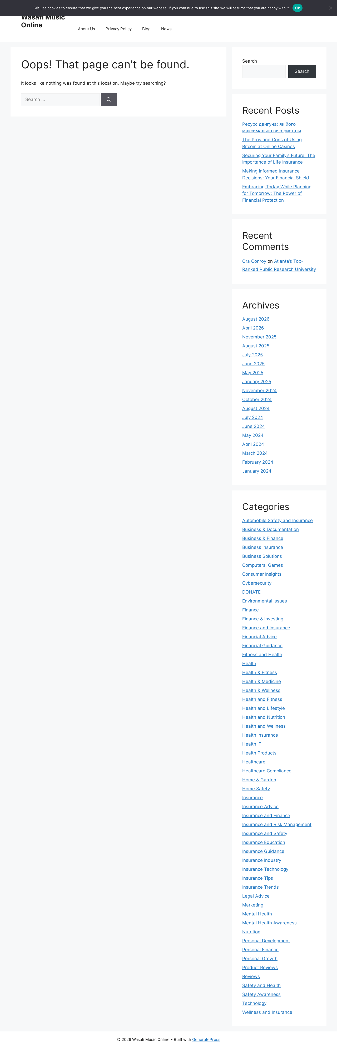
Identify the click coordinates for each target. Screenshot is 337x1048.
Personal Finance (260, 949)
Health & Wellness (261, 690)
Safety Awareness (261, 994)
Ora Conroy (254, 261)
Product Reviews (260, 967)
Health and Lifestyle (263, 708)
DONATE (251, 592)
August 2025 (255, 345)
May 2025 (252, 372)
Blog (146, 28)
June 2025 (253, 363)
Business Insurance (262, 547)
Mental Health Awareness (269, 922)
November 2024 (259, 390)
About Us (86, 28)
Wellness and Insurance (267, 1012)
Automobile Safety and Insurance (277, 520)
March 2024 (255, 453)
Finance (250, 609)
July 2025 (252, 354)
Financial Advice (259, 636)
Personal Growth (259, 958)
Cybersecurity (256, 583)
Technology (254, 1003)
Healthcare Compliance (266, 770)
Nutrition (251, 931)
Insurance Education (263, 842)
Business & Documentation (270, 529)
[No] (330, 8)
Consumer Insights (261, 574)
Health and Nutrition (263, 717)
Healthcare (253, 762)
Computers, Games (262, 565)
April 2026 (253, 328)
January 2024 (256, 471)
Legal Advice (256, 896)
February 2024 (257, 462)
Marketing (252, 905)
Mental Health (257, 914)
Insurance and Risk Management (276, 824)
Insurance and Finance (266, 815)
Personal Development (266, 940)
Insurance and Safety (264, 833)
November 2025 (259, 337)
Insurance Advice (260, 806)
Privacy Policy (119, 28)
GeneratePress (206, 1039)
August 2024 (256, 408)
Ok (297, 8)
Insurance (252, 797)
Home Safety (256, 788)
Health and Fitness (262, 699)
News (166, 28)
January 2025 (256, 381)
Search (249, 61)
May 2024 (253, 435)
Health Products (259, 753)
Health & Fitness (259, 672)
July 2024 (252, 417)
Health (249, 663)
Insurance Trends (260, 887)
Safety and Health (261, 985)
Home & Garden (259, 779)
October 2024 (257, 399)
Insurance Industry (261, 860)
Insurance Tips (257, 878)
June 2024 (253, 426)
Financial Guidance (262, 645)
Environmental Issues (264, 601)
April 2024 (253, 444)
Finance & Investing (262, 618)
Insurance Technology (265, 869)
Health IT (251, 744)
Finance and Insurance (266, 627)
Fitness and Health (262, 654)
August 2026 (256, 319)
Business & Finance (262, 538)
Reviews (251, 976)
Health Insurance (260, 735)
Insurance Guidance (263, 851)
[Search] (109, 99)
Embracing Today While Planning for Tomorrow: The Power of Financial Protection (276, 193)
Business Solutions (262, 556)
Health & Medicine (261, 681)
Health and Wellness (264, 726)
